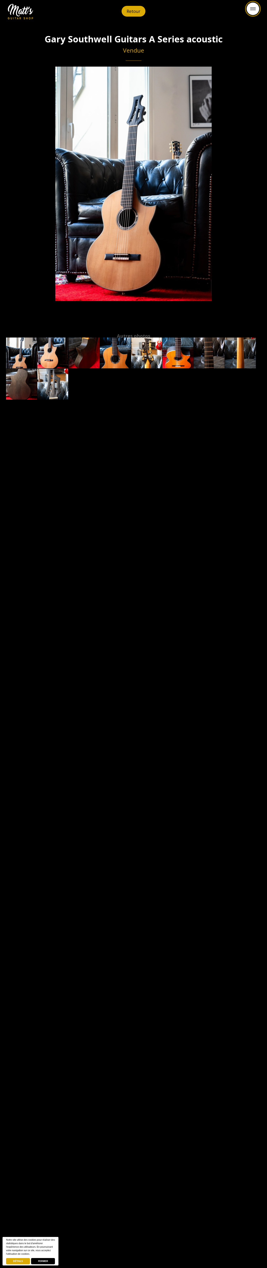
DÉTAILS (18, 1261)
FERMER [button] (43, 1261)
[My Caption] (21, 353)
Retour (133, 11)
